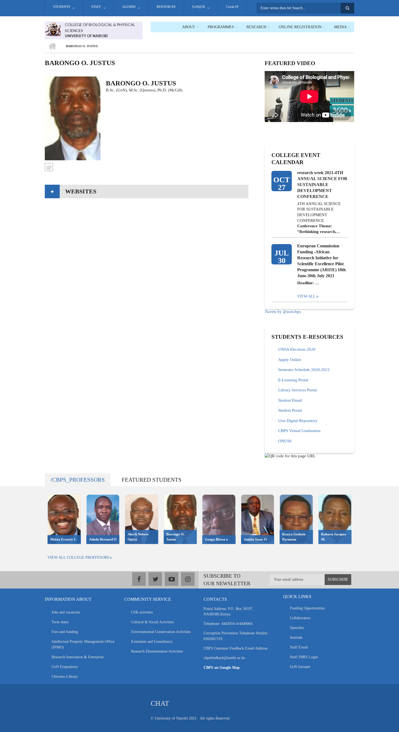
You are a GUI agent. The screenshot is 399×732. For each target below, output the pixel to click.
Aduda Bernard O (102, 539)
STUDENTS (61, 7)
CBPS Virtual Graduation (299, 431)
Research (256, 27)
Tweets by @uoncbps (283, 311)
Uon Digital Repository (298, 420)
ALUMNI (128, 7)
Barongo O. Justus (175, 536)
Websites (80, 191)
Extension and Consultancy (152, 642)
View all (306, 296)
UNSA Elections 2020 (296, 349)
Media (340, 27)
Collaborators (300, 618)
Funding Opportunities (307, 608)
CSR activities (142, 612)
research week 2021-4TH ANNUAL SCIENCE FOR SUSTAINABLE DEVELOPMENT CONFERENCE (322, 184)
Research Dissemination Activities (157, 651)
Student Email (290, 400)
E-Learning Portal (293, 380)
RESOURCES (166, 7)
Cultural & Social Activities (152, 622)
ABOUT (188, 27)
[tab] (146, 191)
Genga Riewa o (216, 539)
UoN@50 (198, 7)
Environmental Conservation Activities (161, 632)
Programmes (221, 27)
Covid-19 (232, 7)
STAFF (96, 7)
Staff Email (299, 647)
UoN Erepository (65, 667)
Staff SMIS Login (304, 657)
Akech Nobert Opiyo (138, 536)
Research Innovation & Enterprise (78, 657)
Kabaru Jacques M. (333, 536)
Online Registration (300, 27)
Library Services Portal (297, 390)
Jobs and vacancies (66, 612)
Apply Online (289, 359)
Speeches (297, 628)
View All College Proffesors (78, 557)
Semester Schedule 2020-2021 (304, 369)
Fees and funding (65, 632)
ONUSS (285, 441)
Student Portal (290, 410)
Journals (296, 637)
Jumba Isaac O (255, 539)
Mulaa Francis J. (63, 539)
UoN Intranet (300, 667)
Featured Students (152, 480)
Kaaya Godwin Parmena (293, 536)
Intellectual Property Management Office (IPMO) (83, 644)
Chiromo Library (65, 677)
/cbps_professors (77, 480)
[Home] (53, 28)
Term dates (60, 622)
